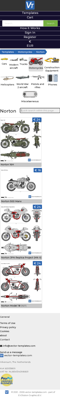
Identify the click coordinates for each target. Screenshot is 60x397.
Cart (30, 17)
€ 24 (36, 119)
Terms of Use (7, 323)
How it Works (30, 28)
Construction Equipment (52, 69)
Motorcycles (25, 52)
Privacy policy (8, 327)
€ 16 (38, 170)
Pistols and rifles (37, 86)
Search (50, 23)
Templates (30, 13)
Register (30, 37)
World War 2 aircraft (22, 86)
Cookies (4, 331)
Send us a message (11, 352)
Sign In (30, 32)
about (3, 335)
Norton (40, 52)
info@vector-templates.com (19, 345)
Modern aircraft (13, 66)
